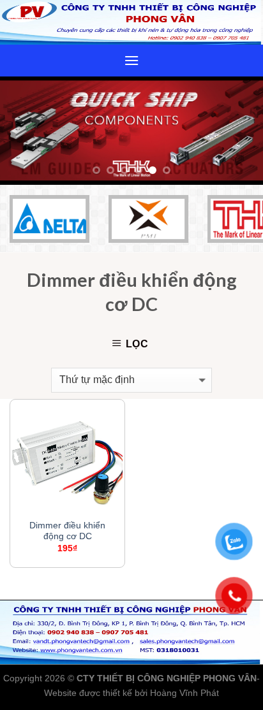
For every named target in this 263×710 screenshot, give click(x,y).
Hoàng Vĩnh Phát (184, 693)
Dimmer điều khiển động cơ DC (67, 531)
